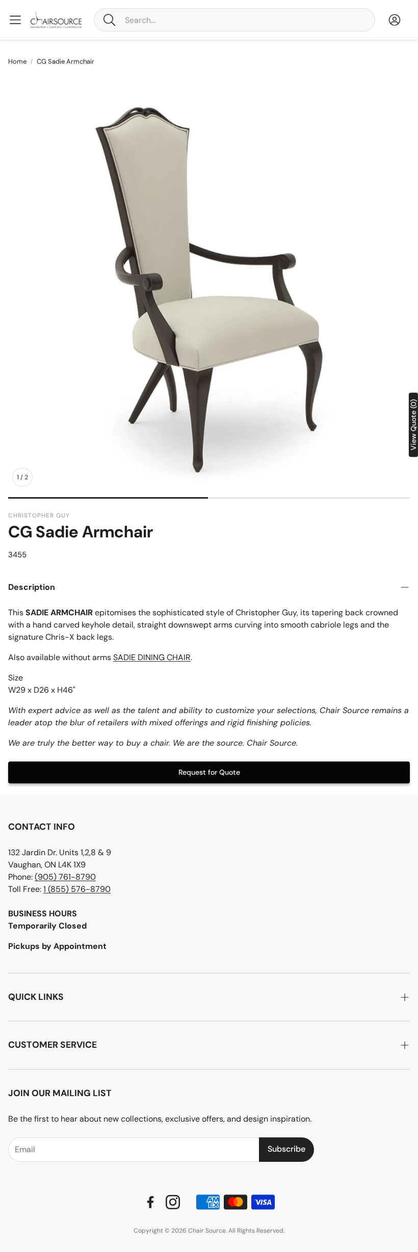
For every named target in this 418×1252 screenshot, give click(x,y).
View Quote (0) (413, 424)
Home (17, 61)
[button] (234, 20)
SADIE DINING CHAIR (152, 657)
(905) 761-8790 (65, 877)
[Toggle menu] (15, 20)
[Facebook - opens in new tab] (150, 1202)
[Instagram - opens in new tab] (173, 1202)
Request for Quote (209, 772)
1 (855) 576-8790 (77, 889)
